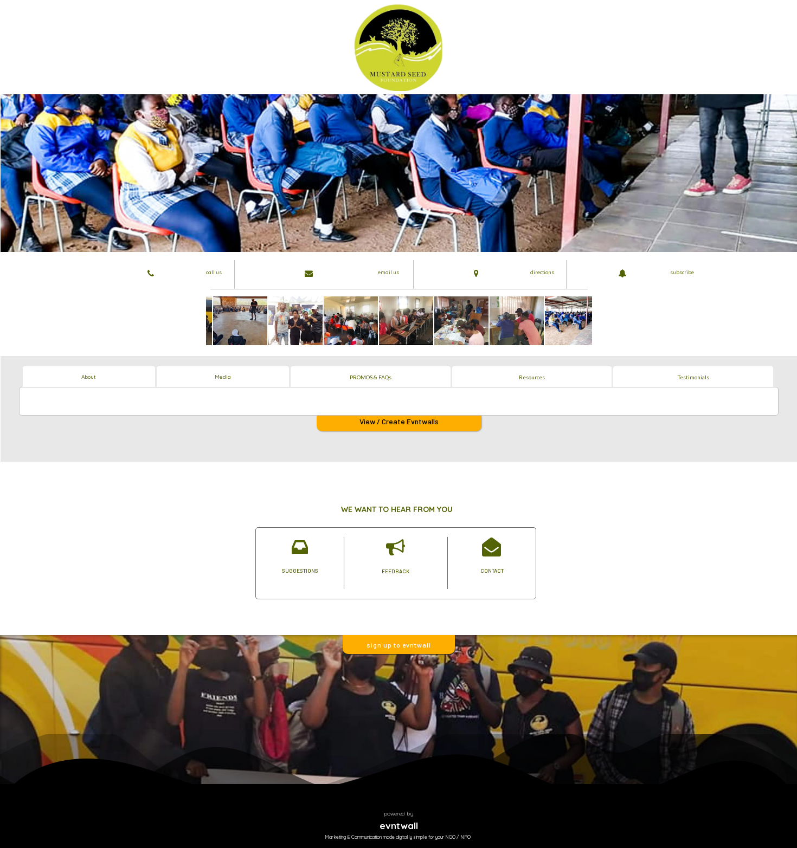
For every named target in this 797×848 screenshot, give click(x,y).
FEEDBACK (395, 571)
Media (223, 376)
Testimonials (693, 377)
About (88, 376)
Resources (532, 377)
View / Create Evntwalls (399, 421)
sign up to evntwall (399, 645)
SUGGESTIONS (300, 570)
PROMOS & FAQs (370, 377)
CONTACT (492, 570)
